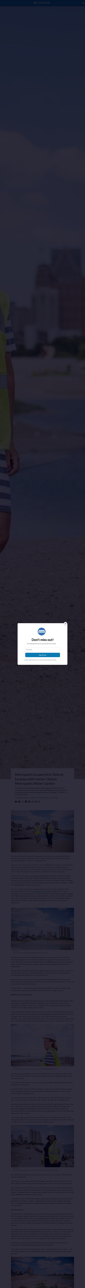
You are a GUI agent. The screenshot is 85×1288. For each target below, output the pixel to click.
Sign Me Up (42, 655)
